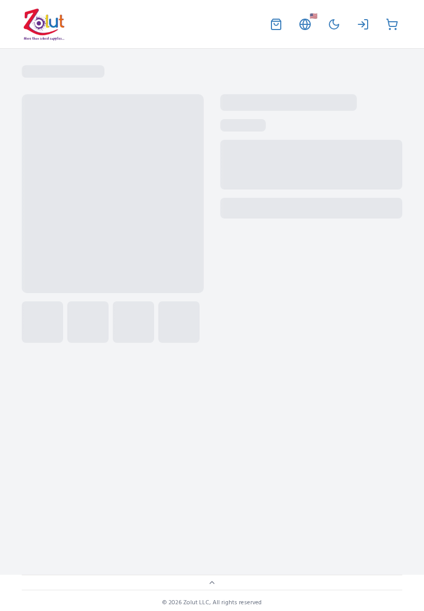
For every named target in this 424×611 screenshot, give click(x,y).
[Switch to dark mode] (334, 24)
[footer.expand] (212, 582)
